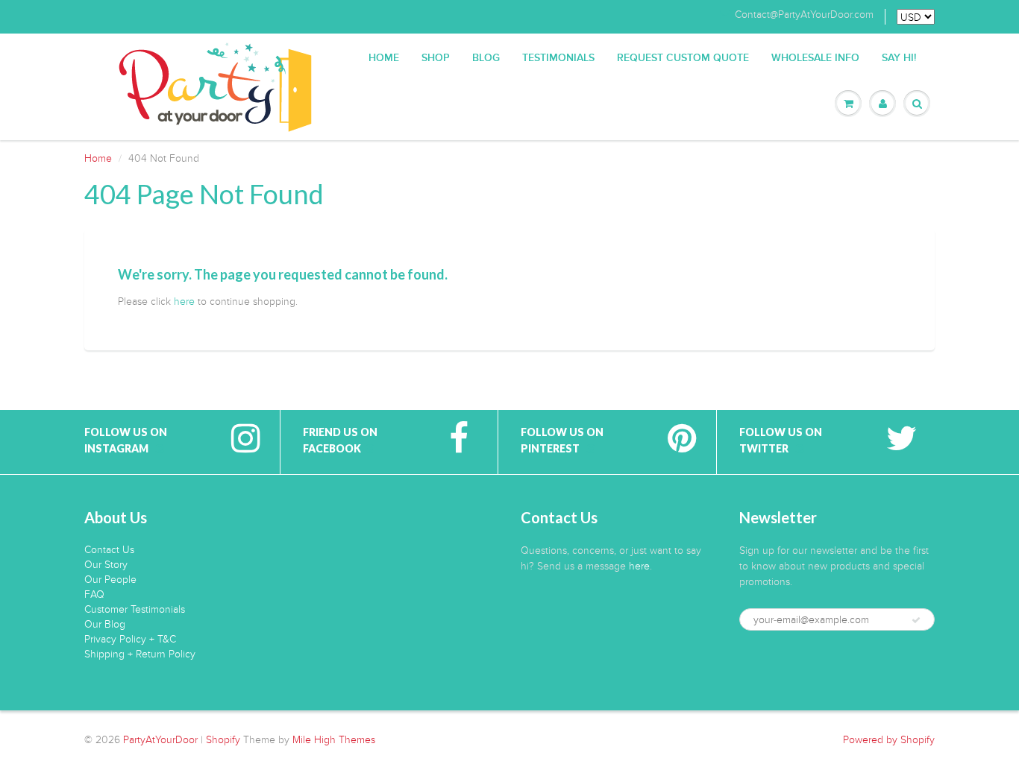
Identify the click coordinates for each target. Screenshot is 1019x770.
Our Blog (104, 624)
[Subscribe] (916, 620)
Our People (110, 579)
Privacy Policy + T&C (130, 639)
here (184, 301)
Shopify (223, 739)
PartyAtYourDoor (160, 739)
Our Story (106, 564)
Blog (486, 58)
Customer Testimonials (134, 609)
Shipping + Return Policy (139, 654)
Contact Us (109, 549)
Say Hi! (899, 58)
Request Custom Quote (683, 58)
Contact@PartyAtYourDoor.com (804, 15)
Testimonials (558, 58)
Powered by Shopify (889, 739)
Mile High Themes (333, 739)
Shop (435, 58)
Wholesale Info (815, 58)
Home (384, 58)
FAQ (94, 594)
